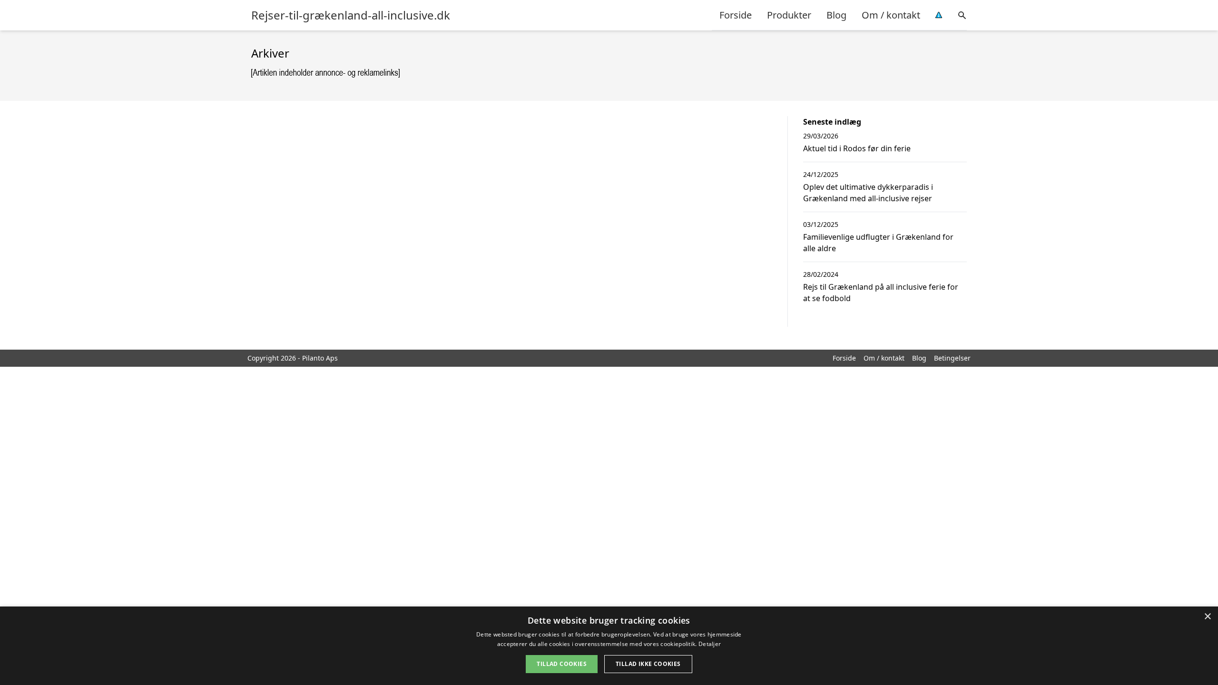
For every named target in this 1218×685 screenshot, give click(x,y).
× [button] (1207, 616)
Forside (735, 15)
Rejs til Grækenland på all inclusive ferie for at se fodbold (880, 292)
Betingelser (952, 357)
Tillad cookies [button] (562, 664)
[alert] (609, 646)
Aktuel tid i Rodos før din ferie (857, 148)
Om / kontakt (891, 15)
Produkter (789, 15)
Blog (836, 15)
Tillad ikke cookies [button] (648, 664)
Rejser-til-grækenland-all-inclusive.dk (350, 15)
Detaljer (709, 644)
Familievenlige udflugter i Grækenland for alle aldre (878, 243)
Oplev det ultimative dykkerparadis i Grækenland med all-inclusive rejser (868, 193)
